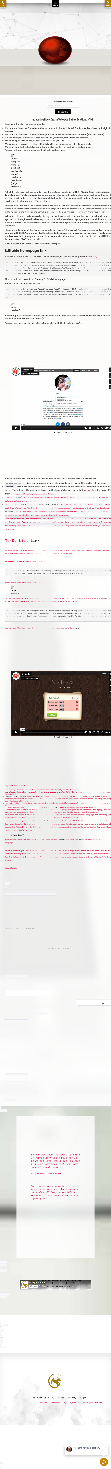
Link (43, 250)
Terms (61, 1398)
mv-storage (16, 497)
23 (23, 834)
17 (18, 593)
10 (80, 322)
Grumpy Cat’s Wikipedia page (50, 278)
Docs (81, 840)
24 (43, 839)
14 (58, 504)
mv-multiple (11, 796)
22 (44, 820)
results (40, 821)
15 (13, 511)
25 (64, 839)
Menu (56, 3)
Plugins (8, 512)
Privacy (72, 1398)
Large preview (15, 185)
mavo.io (38, 840)
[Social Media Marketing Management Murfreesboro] (55, 1285)
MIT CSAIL (19, 232)
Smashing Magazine (25, 929)
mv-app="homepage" (14, 483)
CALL (3, 5)
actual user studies (42, 818)
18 (79, 627)
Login (83, 1398)
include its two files (15, 239)
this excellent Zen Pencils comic (16, 169)
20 (56, 807)
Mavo (61, 229)
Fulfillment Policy (43, 1398)
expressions (50, 808)
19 (17, 796)
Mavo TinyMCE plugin (48, 504)
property (10, 487)
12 (14, 486)
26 (83, 839)
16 (14, 587)
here (77, 322)
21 (52, 817)
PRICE (108, 3)
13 (21, 497)
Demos (60, 840)
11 (23, 483)
